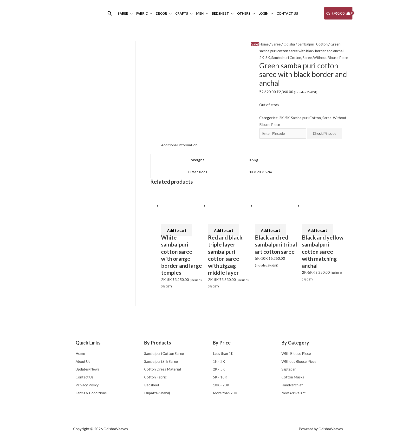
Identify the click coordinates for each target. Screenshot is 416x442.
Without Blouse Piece (330, 57)
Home (264, 44)
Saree (276, 44)
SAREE (123, 13)
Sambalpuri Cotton (313, 44)
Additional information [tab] (179, 145)
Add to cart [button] (176, 230)
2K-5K (264, 57)
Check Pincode (324, 133)
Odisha (289, 44)
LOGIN (263, 13)
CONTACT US (287, 13)
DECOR (161, 13)
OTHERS (243, 13)
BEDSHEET (220, 13)
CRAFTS (181, 13)
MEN (200, 13)
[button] (110, 13)
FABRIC (142, 13)
